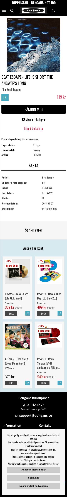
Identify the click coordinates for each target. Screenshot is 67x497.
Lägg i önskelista (33, 128)
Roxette (9, 303)
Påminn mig (33, 109)
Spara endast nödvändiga (33, 486)
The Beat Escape (11, 89)
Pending (36, 150)
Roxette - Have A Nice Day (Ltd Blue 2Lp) (49, 296)
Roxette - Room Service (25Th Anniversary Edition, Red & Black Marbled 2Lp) (48, 363)
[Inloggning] (53, 11)
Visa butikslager (35, 119)
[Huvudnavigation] (4, 10)
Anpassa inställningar (33, 469)
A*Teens (9, 368)
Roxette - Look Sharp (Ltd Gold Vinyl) (16, 296)
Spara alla (33, 477)
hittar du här (52, 464)
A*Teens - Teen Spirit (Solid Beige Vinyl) (16, 361)
